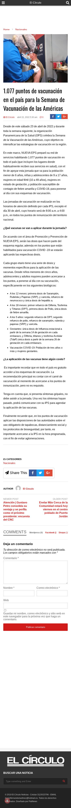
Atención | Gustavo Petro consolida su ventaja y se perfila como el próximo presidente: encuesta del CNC (16, 511)
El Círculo (35, 2)
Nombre (8, 587)
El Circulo (10, 117)
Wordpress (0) (36, 532)
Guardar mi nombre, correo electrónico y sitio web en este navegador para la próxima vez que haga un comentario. (34, 616)
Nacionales (9, 463)
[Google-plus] (64, 116)
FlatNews (33, 801)
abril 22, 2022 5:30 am (27, 117)
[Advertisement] (35, 13)
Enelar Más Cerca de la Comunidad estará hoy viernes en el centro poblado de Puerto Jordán (53, 509)
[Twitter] (58, 116)
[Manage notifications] (7, 800)
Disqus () (63, 532)
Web (6, 600)
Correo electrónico (48, 587)
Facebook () (51, 532)
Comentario (11, 558)
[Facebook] (53, 116)
